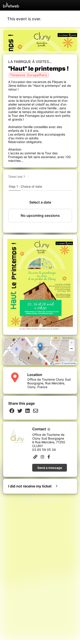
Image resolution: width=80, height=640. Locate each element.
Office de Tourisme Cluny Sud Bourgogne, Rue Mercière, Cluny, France (49, 383)
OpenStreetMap (70, 363)
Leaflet (57, 363)
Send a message (49, 468)
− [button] (71, 348)
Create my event (48, 499)
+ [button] (71, 342)
